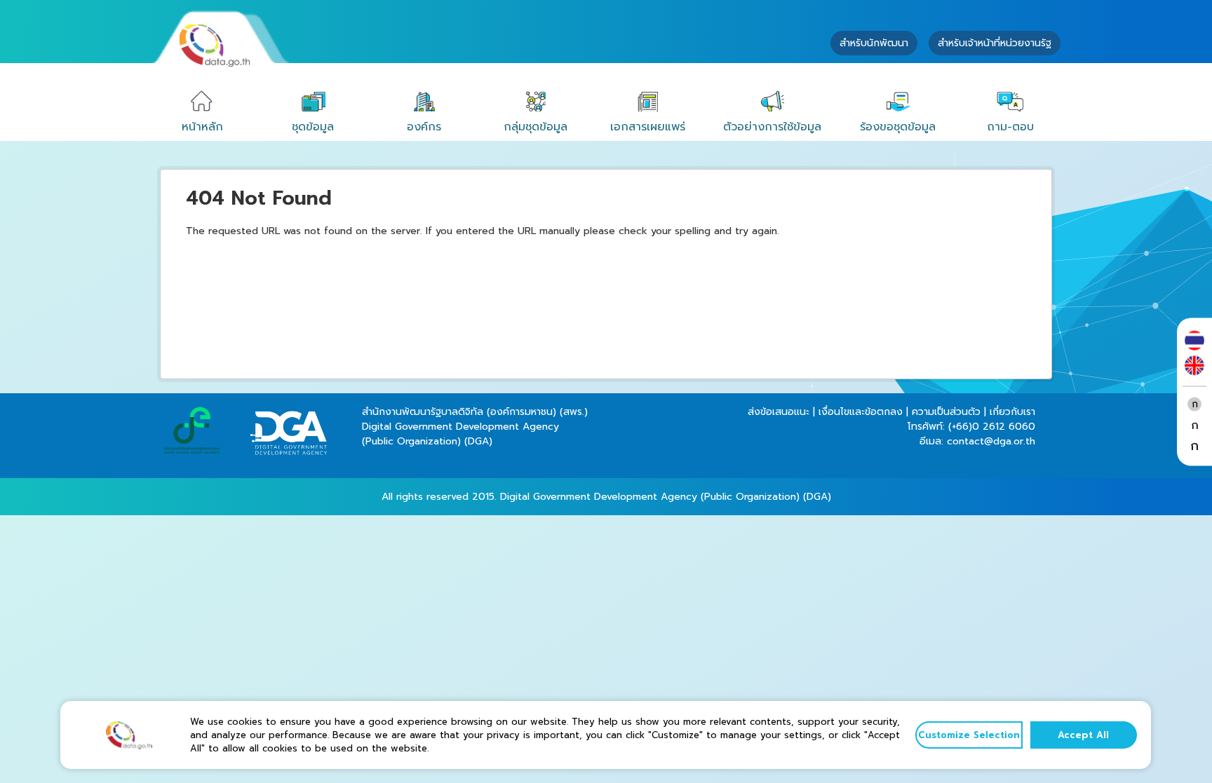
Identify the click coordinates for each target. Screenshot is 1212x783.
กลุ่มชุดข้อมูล (535, 126)
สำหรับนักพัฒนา (874, 43)
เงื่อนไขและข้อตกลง (861, 411)
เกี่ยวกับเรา (1012, 411)
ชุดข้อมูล (313, 126)
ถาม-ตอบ (1010, 126)
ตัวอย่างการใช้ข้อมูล (772, 126)
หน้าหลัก (202, 126)
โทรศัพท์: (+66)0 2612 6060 (971, 426)
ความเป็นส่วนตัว (946, 411)
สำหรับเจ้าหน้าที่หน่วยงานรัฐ (994, 43)
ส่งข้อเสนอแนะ (778, 411)
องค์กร (424, 126)
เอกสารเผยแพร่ (647, 126)
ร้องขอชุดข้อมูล (898, 126)
